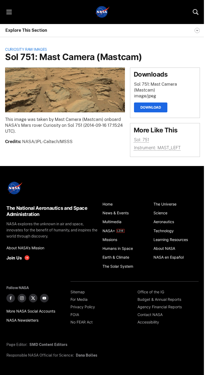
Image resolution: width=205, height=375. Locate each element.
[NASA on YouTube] (44, 298)
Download (150, 107)
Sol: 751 (141, 139)
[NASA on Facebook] (10, 298)
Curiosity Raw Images (26, 49)
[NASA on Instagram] (22, 298)
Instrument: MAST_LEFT (157, 147)
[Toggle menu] (8, 12)
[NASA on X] (33, 298)
